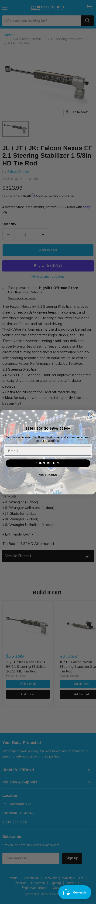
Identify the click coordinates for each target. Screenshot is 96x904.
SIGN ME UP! (48, 463)
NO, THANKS (48, 474)
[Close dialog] (91, 414)
